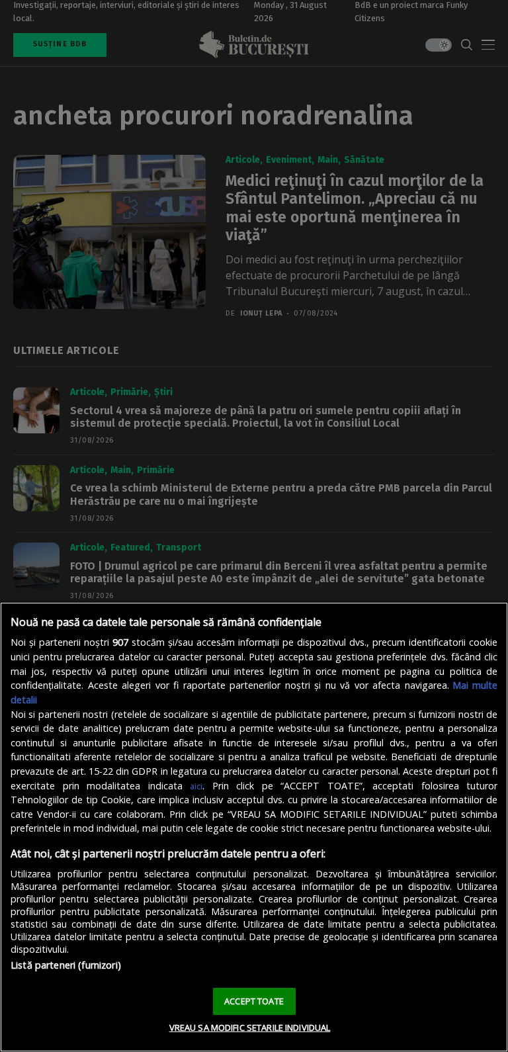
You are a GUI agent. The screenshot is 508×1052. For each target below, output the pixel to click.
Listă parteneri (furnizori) (66, 965)
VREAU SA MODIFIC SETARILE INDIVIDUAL (250, 1027)
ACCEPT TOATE (254, 1001)
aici (196, 786)
